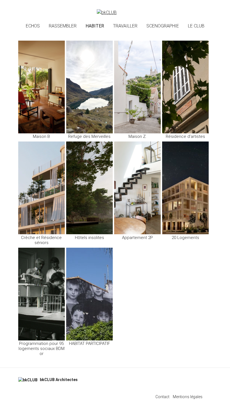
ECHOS (33, 26)
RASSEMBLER (63, 26)
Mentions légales (188, 397)
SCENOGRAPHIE (162, 26)
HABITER (95, 26)
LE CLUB (196, 26)
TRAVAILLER (125, 26)
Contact (162, 397)
